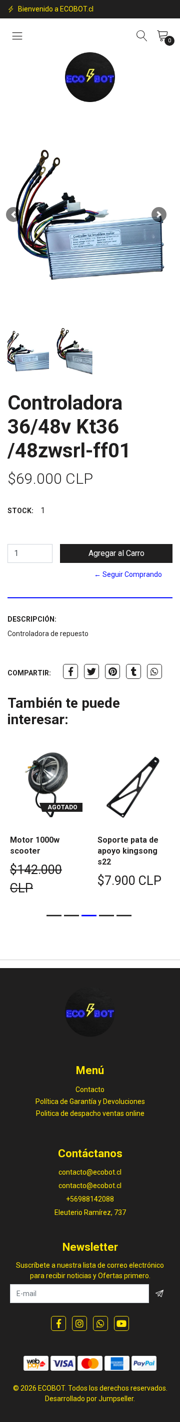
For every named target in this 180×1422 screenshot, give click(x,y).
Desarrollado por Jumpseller (89, 1399)
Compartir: (29, 673)
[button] (13, 215)
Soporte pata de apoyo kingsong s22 (128, 851)
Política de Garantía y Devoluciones (90, 1101)
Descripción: (32, 619)
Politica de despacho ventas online (90, 1113)
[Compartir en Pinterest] (113, 671)
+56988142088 (90, 1199)
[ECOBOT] (90, 77)
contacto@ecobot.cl (90, 1172)
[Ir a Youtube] (121, 1323)
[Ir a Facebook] (59, 1323)
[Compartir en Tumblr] (133, 671)
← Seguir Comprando (128, 574)
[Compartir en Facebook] (71, 671)
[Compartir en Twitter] (91, 671)
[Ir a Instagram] (79, 1323)
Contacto (90, 1090)
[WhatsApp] (101, 1323)
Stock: (21, 511)
